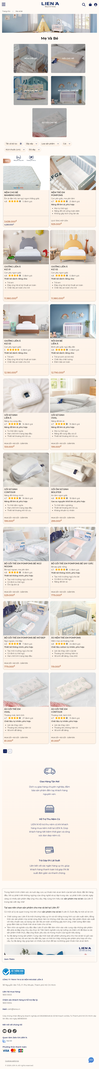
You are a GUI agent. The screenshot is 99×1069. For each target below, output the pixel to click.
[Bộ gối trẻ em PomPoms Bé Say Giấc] (73, 544)
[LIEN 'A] (50, 4)
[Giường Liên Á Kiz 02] (73, 247)
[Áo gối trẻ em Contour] (73, 689)
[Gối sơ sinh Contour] (26, 470)
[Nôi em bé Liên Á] (73, 321)
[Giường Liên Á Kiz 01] (26, 247)
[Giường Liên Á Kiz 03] (26, 321)
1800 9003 (7, 995)
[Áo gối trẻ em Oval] (26, 689)
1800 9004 (7, 1003)
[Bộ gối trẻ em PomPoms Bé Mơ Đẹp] (26, 618)
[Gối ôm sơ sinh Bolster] (73, 470)
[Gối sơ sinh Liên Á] (26, 395)
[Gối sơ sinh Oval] (73, 395)
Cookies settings (12, 1061)
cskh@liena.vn (13, 1009)
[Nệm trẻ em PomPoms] (73, 173)
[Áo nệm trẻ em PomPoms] (73, 618)
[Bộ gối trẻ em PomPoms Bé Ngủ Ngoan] (26, 544)
